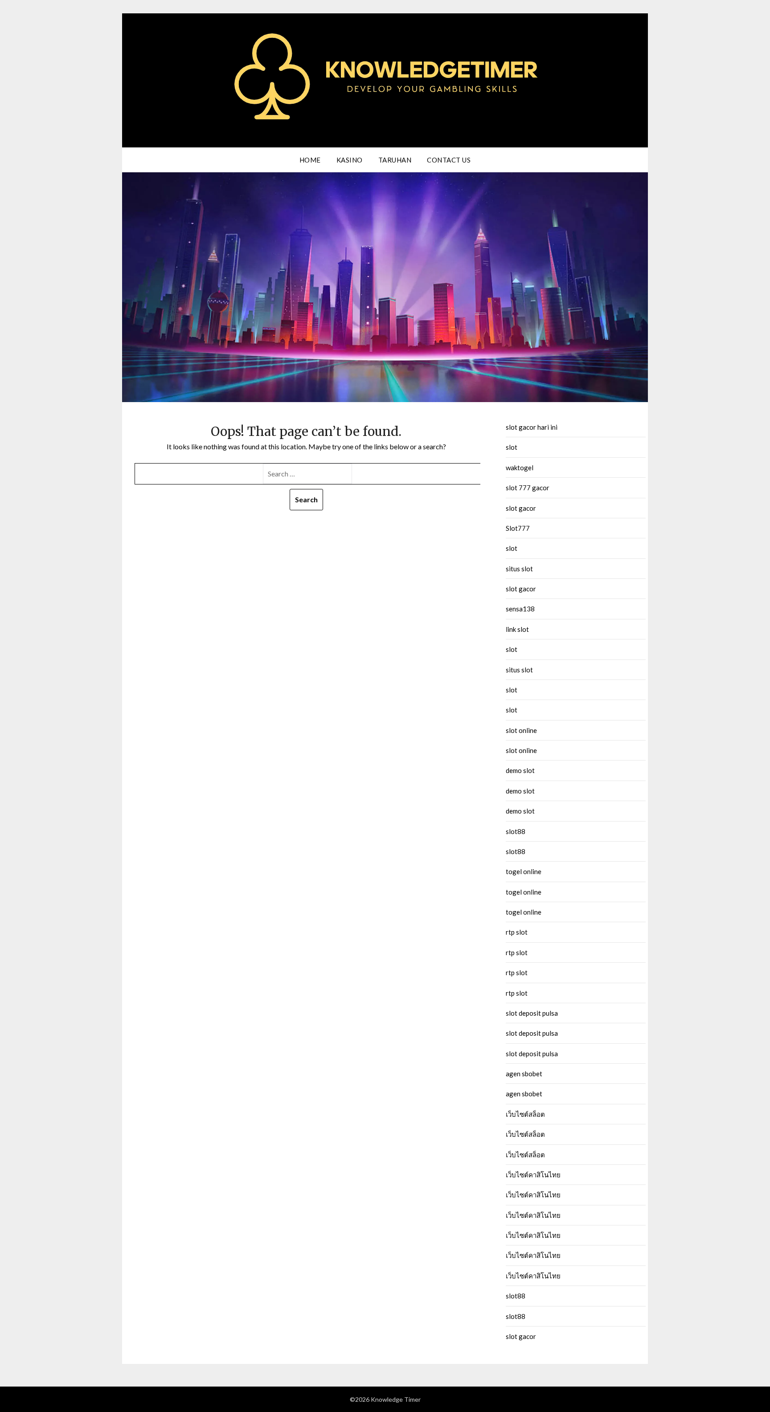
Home (310, 160)
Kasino (349, 160)
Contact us (449, 160)
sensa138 (520, 609)
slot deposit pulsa (532, 1013)
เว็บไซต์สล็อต (525, 1114)
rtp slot (517, 932)
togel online (523, 871)
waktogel (519, 468)
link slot (517, 629)
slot (511, 447)
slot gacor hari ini (531, 427)
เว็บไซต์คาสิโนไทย (533, 1175)
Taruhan (395, 160)
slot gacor (521, 508)
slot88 (515, 831)
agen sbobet (524, 1074)
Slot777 (518, 528)
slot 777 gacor (527, 488)
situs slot (519, 569)
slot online (521, 730)
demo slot (520, 770)
